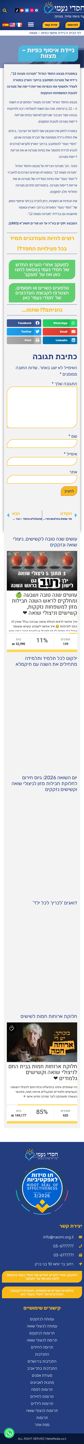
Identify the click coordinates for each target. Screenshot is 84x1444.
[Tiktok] (17, 10)
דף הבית (75, 33)
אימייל (70, 454)
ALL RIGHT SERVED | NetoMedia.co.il (42, 1438)
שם (72, 436)
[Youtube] (22, 10)
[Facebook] (37, 10)
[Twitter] (27, 10)
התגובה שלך (64, 384)
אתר (73, 472)
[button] (4, 10)
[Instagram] (32, 10)
